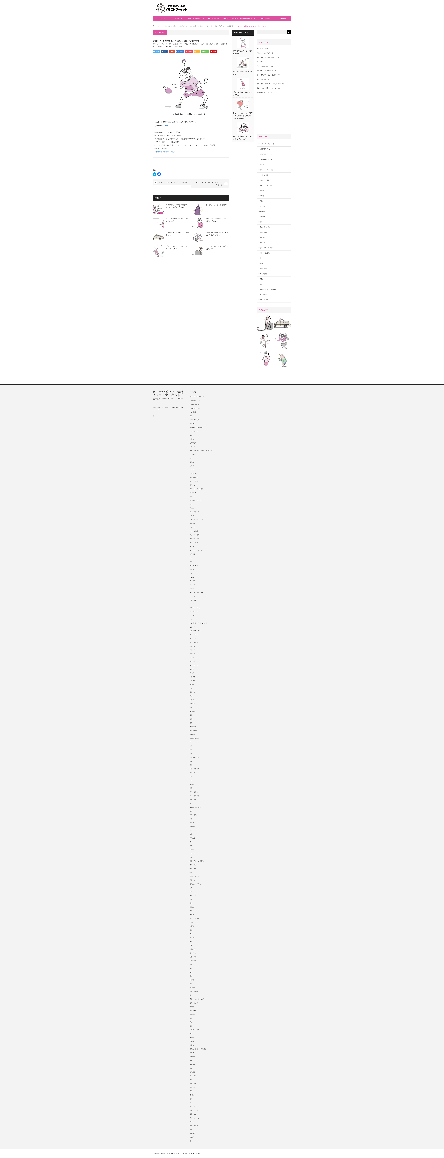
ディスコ (192, 585)
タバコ (192, 546)
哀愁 (191, 788)
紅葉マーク (193, 1010)
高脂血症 (192, 1133)
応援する (192, 853)
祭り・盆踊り (194, 991)
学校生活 (262, 237)
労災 (191, 750)
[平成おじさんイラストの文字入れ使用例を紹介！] (265, 323)
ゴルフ (192, 504)
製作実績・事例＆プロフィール (248, 19)
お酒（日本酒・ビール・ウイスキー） (201, 450)
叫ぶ (192, 44)
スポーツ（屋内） (167, 44)
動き (186, 44)
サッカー (192, 508)
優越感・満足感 (194, 738)
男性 (191, 964)
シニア (192, 516)
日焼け (192, 922)
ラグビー (192, 669)
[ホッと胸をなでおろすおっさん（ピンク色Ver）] (265, 359)
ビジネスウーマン (195, 631)
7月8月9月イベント (266, 159)
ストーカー (193, 527)
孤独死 (192, 822)
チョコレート (194, 565)
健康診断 (262, 216)
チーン (192, 569)
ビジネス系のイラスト (264, 48)
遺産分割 (192, 1087)
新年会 (192, 914)
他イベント (180, 44)
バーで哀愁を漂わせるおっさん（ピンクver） (243, 137)
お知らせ (261, 164)
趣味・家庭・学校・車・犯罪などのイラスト (270, 84)
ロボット (192, 680)
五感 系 (262, 196)
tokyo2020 (159, 46)
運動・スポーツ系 (213, 18)
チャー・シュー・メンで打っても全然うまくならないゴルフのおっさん (243, 115)
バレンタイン (194, 611)
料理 (191, 911)
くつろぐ (192, 454)
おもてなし (193, 443)
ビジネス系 (178, 18)
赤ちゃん (192, 1064)
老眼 (191, 1018)
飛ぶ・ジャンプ (194, 1118)
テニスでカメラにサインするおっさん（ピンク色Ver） (208, 183)
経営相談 (192, 1014)
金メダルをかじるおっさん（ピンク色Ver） (173, 182)
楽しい (192, 930)
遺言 (191, 1091)
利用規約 (283, 18)
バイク (192, 604)
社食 (191, 984)
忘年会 (192, 849)
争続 (191, 696)
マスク (192, 657)
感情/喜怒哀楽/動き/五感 (196, 18)
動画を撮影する (194, 757)
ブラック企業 (194, 642)
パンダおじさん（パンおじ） (199, 623)
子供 (191, 819)
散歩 (191, 903)
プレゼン (192, 646)
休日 (191, 715)
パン (191, 619)
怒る (191, 857)
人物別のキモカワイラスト (265, 53)
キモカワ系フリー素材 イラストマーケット (169, 393)
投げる (192, 892)
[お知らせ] (282, 323)
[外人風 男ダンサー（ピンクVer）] (282, 341)
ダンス (192, 562)
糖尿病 (192, 1007)
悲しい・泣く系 (220, 44)
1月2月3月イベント (266, 149)
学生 (191, 830)
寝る (191, 845)
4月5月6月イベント (266, 154)
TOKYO (192, 423)
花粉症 (192, 1037)
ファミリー (193, 638)
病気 (261, 279)
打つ (191, 888)
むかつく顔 (193, 473)
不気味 (192, 684)
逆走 (191, 1079)
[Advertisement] (249, 10)
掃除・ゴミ (193, 895)
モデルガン (193, 661)
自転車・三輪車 (194, 1030)
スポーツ (166, 46)
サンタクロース (194, 512)
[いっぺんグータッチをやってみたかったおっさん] (282, 359)
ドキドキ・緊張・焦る (197, 592)
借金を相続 (193, 730)
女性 (191, 811)
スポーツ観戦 (194, 531)
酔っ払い (192, 1095)
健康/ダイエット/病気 (231, 18)
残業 (191, 941)
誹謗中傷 (192, 1056)
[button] (191, 82)
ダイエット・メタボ (266, 185)
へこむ (192, 469)
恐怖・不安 (193, 865)
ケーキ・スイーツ (195, 500)
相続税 (192, 980)
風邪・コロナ (194, 1114)
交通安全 (192, 704)
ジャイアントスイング (197, 519)
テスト (192, 573)
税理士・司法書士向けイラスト (266, 79)
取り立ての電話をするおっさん (243, 73)
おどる (192, 439)
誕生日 (192, 1053)
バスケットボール (195, 608)
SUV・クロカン (194, 420)
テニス (192, 577)
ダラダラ (192, 554)
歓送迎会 (192, 937)
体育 (191, 723)
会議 (191, 719)
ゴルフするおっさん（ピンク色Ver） (243, 93)
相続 (261, 284)
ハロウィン (193, 600)
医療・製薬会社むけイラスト (266, 66)
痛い (191, 972)
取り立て (192, 773)
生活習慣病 (263, 274)
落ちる (192, 1041)
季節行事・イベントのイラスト (266, 70)
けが (191, 458)
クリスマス (193, 496)
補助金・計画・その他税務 (268, 289)
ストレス (192, 523)
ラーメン (192, 673)
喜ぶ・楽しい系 (210, 44)
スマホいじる (194, 542)
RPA (191, 416)
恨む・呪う (193, 868)
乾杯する (192, 692)
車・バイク (263, 294)
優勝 (177, 46)
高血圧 (192, 1137)
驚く (191, 1129)
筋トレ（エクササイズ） (197, 999)
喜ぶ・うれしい (200, 44)
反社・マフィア (194, 769)
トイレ (192, 588)
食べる (192, 1122)
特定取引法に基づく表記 (165, 152)
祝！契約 (192, 987)
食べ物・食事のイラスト (264, 92)
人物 (174, 44)
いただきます (194, 431)
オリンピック (157, 44)
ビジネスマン (194, 634)
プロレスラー (194, 654)
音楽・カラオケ (194, 1110)
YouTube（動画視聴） (197, 427)
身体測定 (192, 1072)
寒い (191, 842)
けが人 (192, 462)
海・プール (193, 953)
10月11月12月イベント (267, 144)
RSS (154, 416)
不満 (191, 688)
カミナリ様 (193, 493)
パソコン (192, 615)
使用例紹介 (262, 211)
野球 (191, 1099)
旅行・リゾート (194, 918)
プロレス (192, 650)
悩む (191, 872)
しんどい (192, 466)
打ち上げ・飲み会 (195, 884)
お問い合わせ (265, 18)
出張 (191, 746)
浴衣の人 (192, 949)
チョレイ (172, 46)
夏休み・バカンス (195, 807)
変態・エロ (193, 799)
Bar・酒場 (193, 412)
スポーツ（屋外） (265, 180)
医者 (191, 761)
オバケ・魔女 (194, 481)
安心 (191, 834)
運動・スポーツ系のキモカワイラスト (268, 88)
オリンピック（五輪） (267, 170)
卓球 (189, 44)
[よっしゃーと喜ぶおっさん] (265, 341)
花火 (191, 1033)
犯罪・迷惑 (263, 268)
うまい (192, 435)
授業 (191, 899)
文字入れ (261, 258)
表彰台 (192, 1045)
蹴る (191, 1068)
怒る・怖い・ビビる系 (267, 248)
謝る (191, 1060)
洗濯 (191, 945)
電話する (192, 1106)
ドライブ (192, 596)
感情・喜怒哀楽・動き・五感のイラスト (269, 75)
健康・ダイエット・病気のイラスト (268, 57)
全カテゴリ (161, 18)
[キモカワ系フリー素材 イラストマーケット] (171, 8)
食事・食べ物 (264, 300)
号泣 (191, 780)
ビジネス (262, 190)
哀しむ (192, 784)
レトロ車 (192, 677)
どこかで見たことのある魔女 (216, 205)
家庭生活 (262, 242)
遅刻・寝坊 (193, 1083)
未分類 (261, 263)
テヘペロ (192, 581)
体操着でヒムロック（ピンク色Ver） (243, 52)
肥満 (191, 1022)
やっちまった (194, 477)
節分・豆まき (194, 1003)
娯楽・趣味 (263, 232)
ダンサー (192, 558)
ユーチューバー (194, 665)
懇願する (192, 880)
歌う (191, 934)
